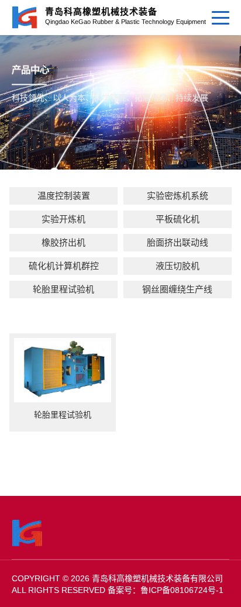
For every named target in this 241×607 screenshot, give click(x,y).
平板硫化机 (177, 219)
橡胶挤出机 (63, 242)
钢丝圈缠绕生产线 (177, 289)
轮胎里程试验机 (63, 289)
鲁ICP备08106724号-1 (181, 590)
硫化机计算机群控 (64, 266)
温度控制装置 (63, 196)
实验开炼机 (63, 219)
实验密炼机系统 (177, 196)
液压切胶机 (177, 266)
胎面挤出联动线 (177, 242)
